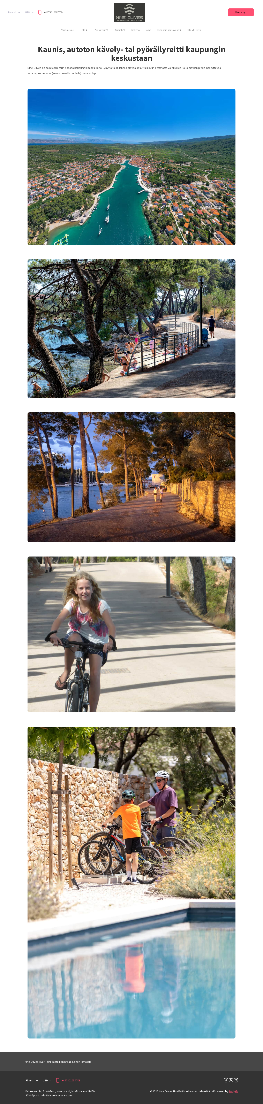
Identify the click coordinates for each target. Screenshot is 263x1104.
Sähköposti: (32, 1095)
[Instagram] (235, 1080)
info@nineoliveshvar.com (56, 1095)
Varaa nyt (241, 12)
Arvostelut (101, 30)
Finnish (12, 12)
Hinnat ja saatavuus (169, 30)
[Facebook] (226, 1080)
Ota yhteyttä (194, 29)
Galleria (135, 29)
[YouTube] (230, 1080)
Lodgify (233, 1091)
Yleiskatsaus (67, 29)
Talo (84, 30)
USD (27, 12)
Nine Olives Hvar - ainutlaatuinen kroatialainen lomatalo (58, 1062)
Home (148, 29)
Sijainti (120, 30)
